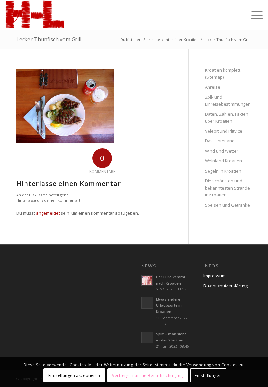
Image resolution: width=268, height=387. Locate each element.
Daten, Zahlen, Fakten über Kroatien (226, 117)
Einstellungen (208, 375)
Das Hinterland (220, 141)
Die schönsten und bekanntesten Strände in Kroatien (227, 188)
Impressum (214, 276)
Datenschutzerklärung (225, 285)
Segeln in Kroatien (223, 171)
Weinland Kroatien (223, 161)
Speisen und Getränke (227, 205)
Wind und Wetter (221, 151)
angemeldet (48, 213)
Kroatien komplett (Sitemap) (222, 73)
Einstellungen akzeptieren (74, 375)
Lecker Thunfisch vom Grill (48, 39)
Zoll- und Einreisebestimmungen (228, 100)
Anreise (212, 87)
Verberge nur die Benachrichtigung (147, 375)
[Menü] (254, 15)
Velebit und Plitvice (223, 131)
